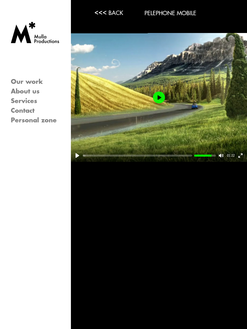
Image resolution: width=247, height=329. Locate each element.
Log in (21, 130)
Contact (22, 110)
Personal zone (34, 120)
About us (25, 91)
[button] (66, 101)
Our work (27, 81)
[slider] (137, 155)
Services (24, 101)
